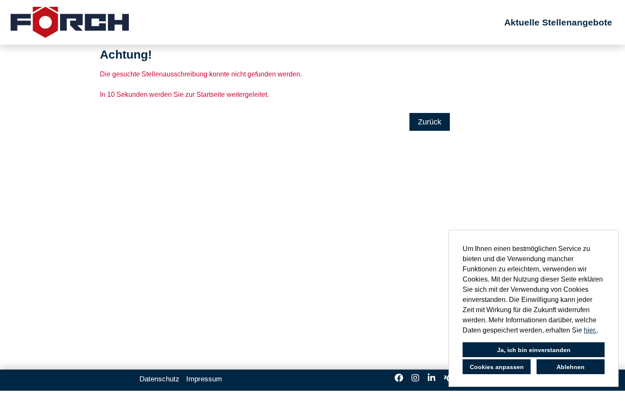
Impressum (204, 379)
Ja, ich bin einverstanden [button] (534, 350)
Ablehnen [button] (571, 367)
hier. (590, 330)
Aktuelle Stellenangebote (558, 22)
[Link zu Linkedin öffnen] (432, 378)
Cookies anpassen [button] (497, 367)
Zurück (429, 122)
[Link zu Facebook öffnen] (398, 378)
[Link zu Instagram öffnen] (415, 378)
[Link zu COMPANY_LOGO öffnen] (70, 22)
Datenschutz (159, 379)
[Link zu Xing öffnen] (447, 378)
